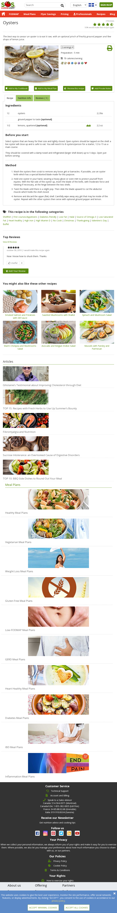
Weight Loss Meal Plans (19, 571)
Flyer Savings (48, 14)
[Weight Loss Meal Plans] (58, 556)
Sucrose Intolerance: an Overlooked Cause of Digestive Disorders (41, 455)
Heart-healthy (16, 220)
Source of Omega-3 (87, 216)
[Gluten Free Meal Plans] (58, 586)
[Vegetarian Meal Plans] (58, 527)
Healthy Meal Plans (16, 512)
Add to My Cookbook (18, 88)
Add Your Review (16, 271)
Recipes (101, 14)
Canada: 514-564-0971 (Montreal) (59, 803)
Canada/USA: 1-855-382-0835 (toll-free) (59, 806)
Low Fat (63, 216)
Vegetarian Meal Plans (18, 542)
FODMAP (14, 14)
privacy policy (58, 900)
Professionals (84, 14)
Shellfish (7, 216)
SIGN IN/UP (106, 4)
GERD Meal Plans (15, 659)
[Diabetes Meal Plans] (58, 703)
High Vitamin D (43, 220)
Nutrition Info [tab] (24, 98)
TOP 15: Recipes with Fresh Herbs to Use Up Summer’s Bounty (40, 408)
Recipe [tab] (10, 98)
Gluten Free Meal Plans (18, 601)
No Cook (57, 220)
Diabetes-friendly (48, 216)
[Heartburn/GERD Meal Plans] (58, 644)
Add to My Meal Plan (47, 88)
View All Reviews (10, 242)
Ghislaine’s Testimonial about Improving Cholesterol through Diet (42, 385)
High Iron (29, 220)
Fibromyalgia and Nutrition (19, 432)
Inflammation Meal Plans (20, 776)
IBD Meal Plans (14, 747)
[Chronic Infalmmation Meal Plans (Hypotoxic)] (58, 761)
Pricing (65, 14)
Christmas (69, 220)
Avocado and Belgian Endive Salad (58, 345)
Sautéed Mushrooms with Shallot (58, 315)
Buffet (6, 224)
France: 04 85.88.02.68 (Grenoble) (59, 809)
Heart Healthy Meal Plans (20, 688)
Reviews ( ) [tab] (42, 98)
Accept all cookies (77, 907)
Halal (72, 216)
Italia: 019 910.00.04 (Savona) (59, 812)
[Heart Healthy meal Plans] (58, 673)
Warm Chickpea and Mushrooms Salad (20, 347)
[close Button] (114, 893)
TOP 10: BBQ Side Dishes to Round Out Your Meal (32, 478)
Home (3, 14)
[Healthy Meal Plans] (58, 499)
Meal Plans (30, 14)
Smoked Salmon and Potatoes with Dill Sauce (20, 316)
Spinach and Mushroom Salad (97, 315)
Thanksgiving (83, 220)
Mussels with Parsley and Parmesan (96, 347)
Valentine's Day (99, 220)
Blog (112, 14)
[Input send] (62, 5)
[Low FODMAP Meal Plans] (58, 615)
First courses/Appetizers (25, 216)
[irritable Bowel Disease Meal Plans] (58, 732)
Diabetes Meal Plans (17, 718)
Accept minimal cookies (43, 907)
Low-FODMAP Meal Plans (20, 630)
